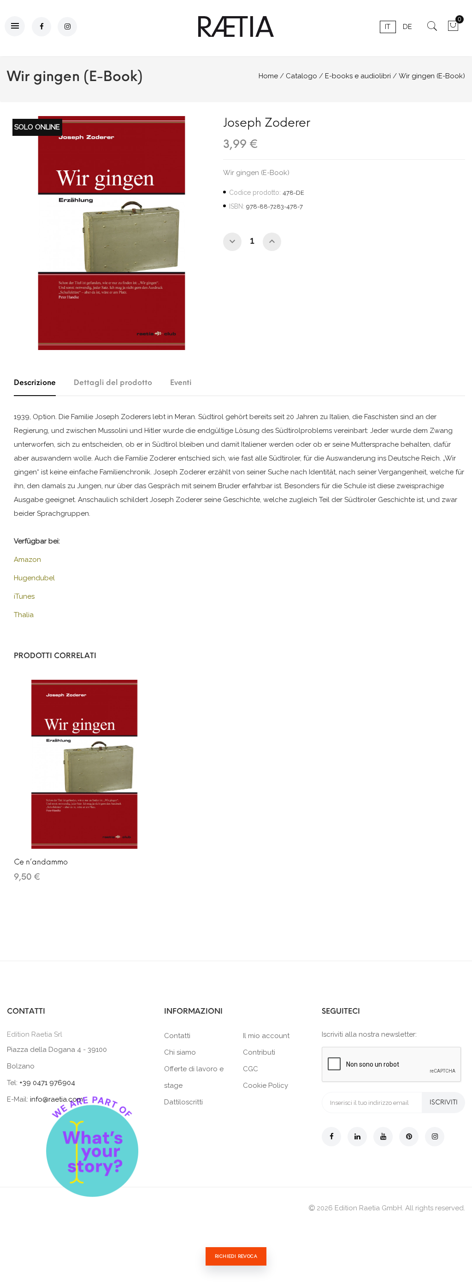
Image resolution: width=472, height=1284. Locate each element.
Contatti (177, 1036)
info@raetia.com (56, 1099)
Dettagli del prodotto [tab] (113, 382)
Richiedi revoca (236, 1256)
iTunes (24, 596)
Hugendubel (34, 578)
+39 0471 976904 (47, 1083)
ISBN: (236, 206)
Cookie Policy (265, 1085)
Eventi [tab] (181, 382)
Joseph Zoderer (266, 122)
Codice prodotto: (255, 192)
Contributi (259, 1052)
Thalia (24, 615)
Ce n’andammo (41, 862)
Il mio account (266, 1036)
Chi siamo (180, 1052)
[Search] (432, 29)
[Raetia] (235, 26)
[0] (453, 29)
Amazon (27, 559)
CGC (250, 1069)
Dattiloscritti (183, 1102)
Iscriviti (444, 1102)
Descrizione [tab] (35, 382)
